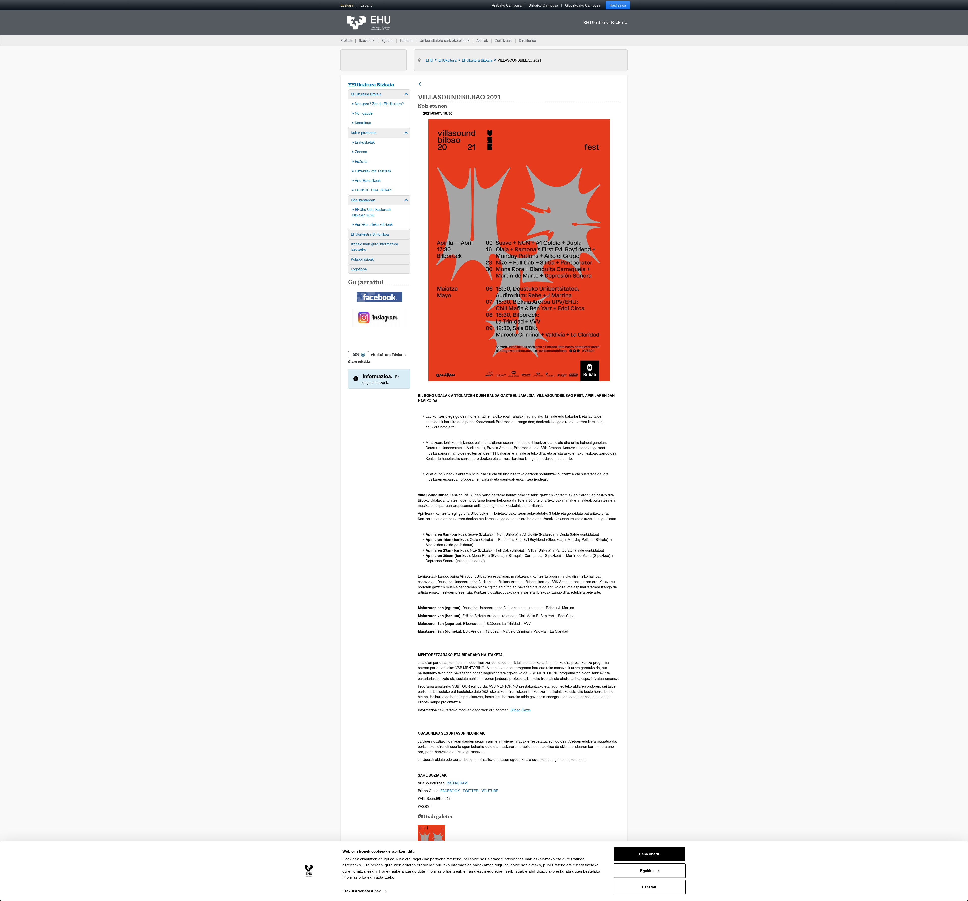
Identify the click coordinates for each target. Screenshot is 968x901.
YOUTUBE (489, 790)
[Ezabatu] (363, 355)
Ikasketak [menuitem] (366, 40)
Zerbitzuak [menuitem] (503, 40)
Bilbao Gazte (520, 709)
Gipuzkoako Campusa (582, 5)
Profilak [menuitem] (346, 40)
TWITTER (471, 790)
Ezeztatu (649, 887)
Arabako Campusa (507, 5)
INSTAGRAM (457, 782)
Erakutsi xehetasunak (361, 891)
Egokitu (647, 870)
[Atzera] (420, 84)
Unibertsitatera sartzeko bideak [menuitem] (444, 40)
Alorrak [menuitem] (482, 40)
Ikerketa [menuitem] (406, 40)
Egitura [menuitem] (387, 40)
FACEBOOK (450, 790)
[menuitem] (347, 5)
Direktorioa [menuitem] (527, 40)
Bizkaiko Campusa (543, 5)
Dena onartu (649, 854)
